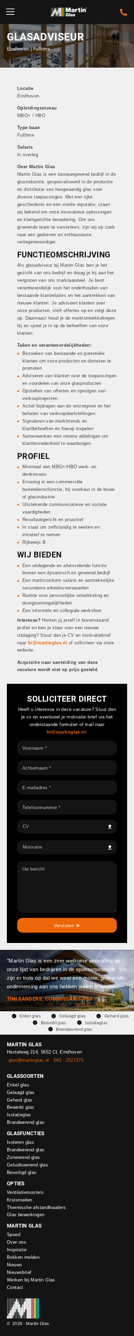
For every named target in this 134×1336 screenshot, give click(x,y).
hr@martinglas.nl (66, 732)
